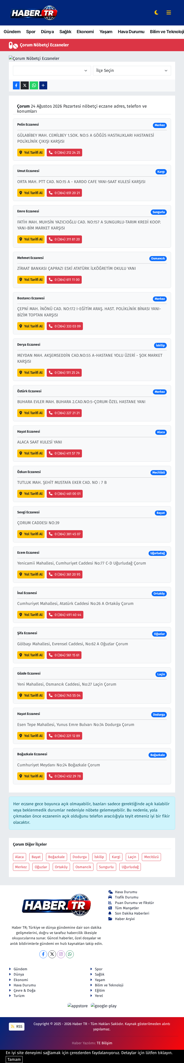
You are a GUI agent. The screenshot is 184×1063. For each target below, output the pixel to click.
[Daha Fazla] (43, 85)
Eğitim (100, 990)
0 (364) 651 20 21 (67, 193)
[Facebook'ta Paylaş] (16, 85)
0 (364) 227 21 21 (67, 413)
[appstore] (78, 1005)
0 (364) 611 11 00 (67, 279)
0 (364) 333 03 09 (68, 326)
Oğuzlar (41, 867)
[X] (52, 954)
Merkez (21, 867)
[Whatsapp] (70, 954)
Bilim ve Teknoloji (167, 31)
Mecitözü (151, 857)
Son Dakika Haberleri (132, 913)
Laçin (132, 857)
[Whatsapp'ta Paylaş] (34, 85)
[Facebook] (43, 954)
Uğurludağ (130, 867)
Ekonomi (85, 31)
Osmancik (83, 867)
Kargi (116, 857)
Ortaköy (61, 867)
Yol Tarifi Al (33, 152)
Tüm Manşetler (127, 908)
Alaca (19, 857)
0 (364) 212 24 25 (67, 152)
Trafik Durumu (126, 897)
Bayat (36, 857)
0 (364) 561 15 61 (67, 655)
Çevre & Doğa (24, 990)
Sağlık (65, 31)
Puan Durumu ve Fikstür (134, 903)
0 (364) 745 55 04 (67, 695)
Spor (30, 31)
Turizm (19, 996)
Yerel (99, 996)
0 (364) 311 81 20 (67, 239)
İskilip (99, 857)
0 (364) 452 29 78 (68, 776)
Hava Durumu (131, 31)
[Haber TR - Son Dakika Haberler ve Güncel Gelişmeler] (34, 12)
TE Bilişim (104, 1043)
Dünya (47, 31)
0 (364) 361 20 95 (67, 574)
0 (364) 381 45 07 (67, 534)
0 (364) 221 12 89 (67, 736)
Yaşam (105, 31)
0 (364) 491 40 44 (68, 615)
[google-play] (104, 1005)
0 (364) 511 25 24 (67, 372)
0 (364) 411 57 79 (67, 453)
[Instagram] (61, 954)
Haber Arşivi (125, 919)
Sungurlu (106, 867)
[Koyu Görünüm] (156, 13)
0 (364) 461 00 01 (67, 494)
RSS (18, 1026)
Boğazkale (56, 857)
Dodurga (80, 857)
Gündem (12, 31)
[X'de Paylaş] (25, 85)
